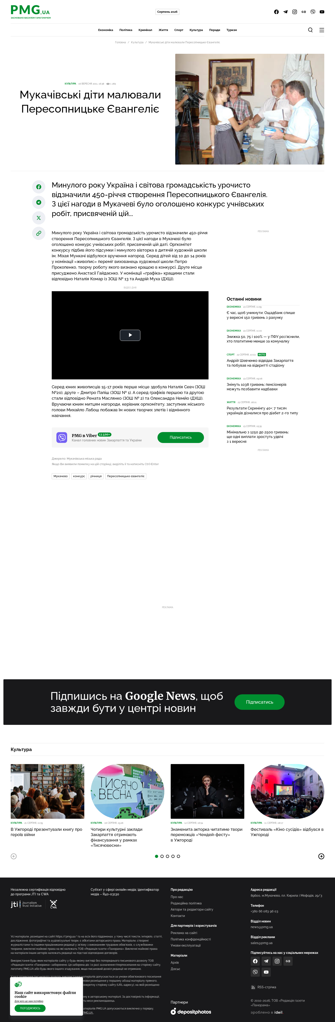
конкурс (79, 476)
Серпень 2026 (167, 11)
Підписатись (181, 437)
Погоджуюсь (30, 1008)
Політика (125, 30)
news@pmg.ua (262, 927)
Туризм (232, 30)
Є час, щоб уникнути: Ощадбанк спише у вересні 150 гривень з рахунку (261, 315)
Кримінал (145, 30)
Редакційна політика (186, 903)
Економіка (105, 30)
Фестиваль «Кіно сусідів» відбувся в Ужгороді (287, 832)
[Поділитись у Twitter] (38, 217)
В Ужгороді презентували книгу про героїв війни (46, 832)
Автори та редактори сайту (192, 909)
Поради (214, 30)
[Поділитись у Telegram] (38, 202)
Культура (196, 30)
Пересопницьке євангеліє (125, 476)
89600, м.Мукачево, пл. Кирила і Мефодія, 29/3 (286, 895)
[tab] (156, 856)
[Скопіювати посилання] (38, 233)
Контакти (178, 916)
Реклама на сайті (184, 933)
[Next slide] (321, 856)
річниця (96, 476)
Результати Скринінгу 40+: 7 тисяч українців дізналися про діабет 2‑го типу (262, 410)
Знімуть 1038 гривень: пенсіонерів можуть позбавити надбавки (256, 386)
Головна (120, 42)
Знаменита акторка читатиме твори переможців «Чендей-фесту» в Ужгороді (206, 834)
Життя (163, 30)
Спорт (178, 30)
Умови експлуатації (186, 945)
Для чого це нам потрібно (29, 1001)
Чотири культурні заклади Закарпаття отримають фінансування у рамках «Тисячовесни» (116, 837)
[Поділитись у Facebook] (38, 186)
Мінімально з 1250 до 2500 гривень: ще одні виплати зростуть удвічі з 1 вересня (258, 437)
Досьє (175, 969)
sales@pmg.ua (262, 943)
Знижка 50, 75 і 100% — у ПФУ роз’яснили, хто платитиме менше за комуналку (263, 339)
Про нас (177, 897)
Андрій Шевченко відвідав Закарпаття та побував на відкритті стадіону (260, 363)
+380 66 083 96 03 (264, 911)
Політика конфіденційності (191, 939)
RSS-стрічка (267, 987)
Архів (175, 962)
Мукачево (61, 476)
